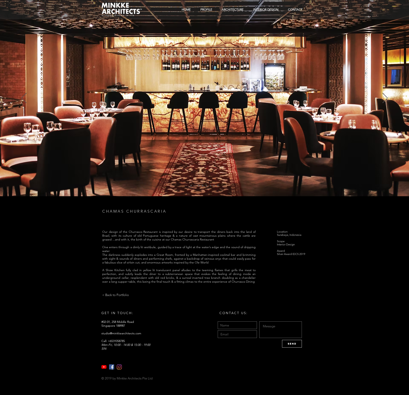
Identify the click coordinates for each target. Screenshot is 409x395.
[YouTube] (104, 366)
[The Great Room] (195, 185)
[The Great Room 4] (206, 185)
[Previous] (24, 98)
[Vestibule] (191, 185)
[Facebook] (111, 366)
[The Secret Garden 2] (218, 185)
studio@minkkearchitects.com (121, 333)
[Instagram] (119, 366)
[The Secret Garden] (214, 185)
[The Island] (210, 185)
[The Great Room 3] (202, 185)
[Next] (385, 98)
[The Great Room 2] (198, 185)
